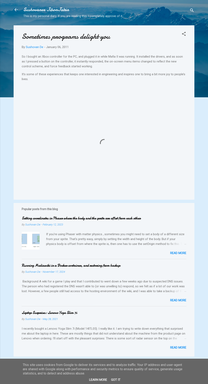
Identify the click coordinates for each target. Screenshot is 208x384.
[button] (183, 34)
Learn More (98, 380)
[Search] (192, 11)
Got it (115, 380)
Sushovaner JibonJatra (46, 9)
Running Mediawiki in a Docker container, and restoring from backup (71, 265)
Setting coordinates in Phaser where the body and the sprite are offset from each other (81, 218)
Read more (178, 253)
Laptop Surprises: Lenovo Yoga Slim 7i (49, 312)
